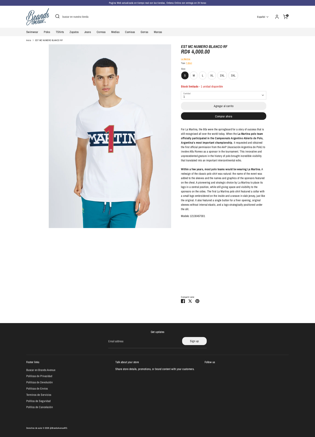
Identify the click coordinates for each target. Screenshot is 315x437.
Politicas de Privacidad (39, 376)
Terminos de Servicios (38, 395)
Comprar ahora (223, 116)
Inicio (28, 40)
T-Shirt (189, 63)
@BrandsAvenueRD (58, 427)
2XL (222, 75)
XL (211, 75)
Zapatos (74, 32)
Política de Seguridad (38, 401)
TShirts (60, 32)
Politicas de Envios (37, 388)
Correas (101, 32)
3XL (233, 75)
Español (261, 17)
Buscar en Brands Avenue (40, 370)
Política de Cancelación (39, 407)
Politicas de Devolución (39, 382)
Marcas (158, 32)
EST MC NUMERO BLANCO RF (49, 40)
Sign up (194, 341)
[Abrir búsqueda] (57, 16)
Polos (47, 32)
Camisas (130, 32)
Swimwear (32, 32)
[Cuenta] (277, 16)
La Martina (185, 58)
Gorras (144, 32)
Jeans (87, 32)
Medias (115, 32)
